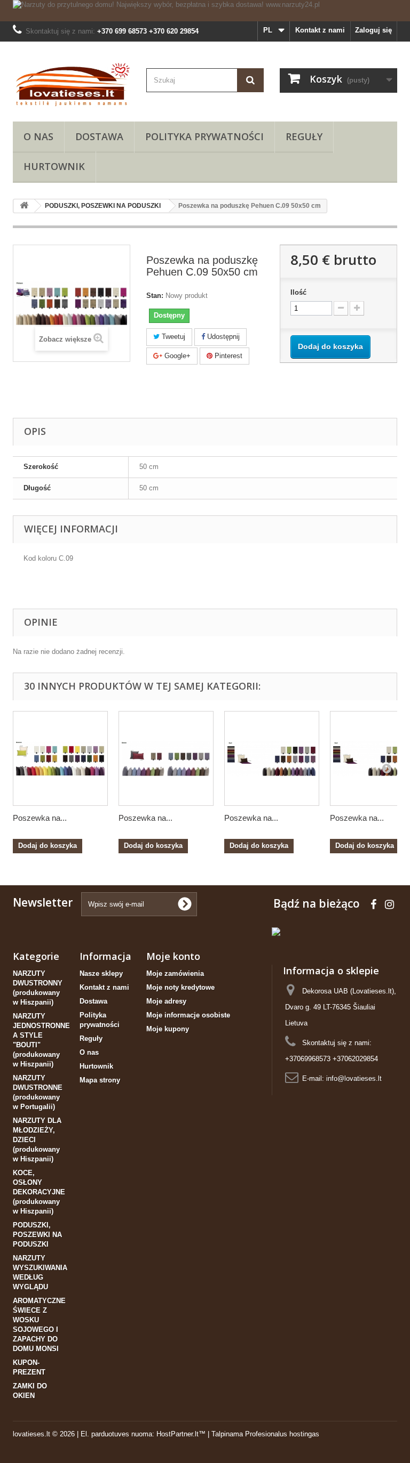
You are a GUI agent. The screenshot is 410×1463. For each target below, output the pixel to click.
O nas (38, 136)
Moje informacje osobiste (188, 1015)
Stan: (154, 296)
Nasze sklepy (101, 973)
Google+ (176, 356)
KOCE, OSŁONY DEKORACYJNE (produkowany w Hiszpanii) (39, 1192)
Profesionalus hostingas (282, 1434)
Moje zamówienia (175, 973)
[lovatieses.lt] (71, 85)
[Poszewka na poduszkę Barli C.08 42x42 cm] (271, 758)
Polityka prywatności (204, 136)
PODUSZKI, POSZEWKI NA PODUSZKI (37, 1234)
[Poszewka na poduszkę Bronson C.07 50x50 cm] (60, 758)
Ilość (298, 292)
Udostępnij (222, 337)
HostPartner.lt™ (181, 1434)
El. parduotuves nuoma (116, 1434)
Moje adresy (166, 1001)
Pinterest (227, 356)
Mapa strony (100, 1080)
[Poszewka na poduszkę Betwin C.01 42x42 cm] (166, 758)
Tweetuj (172, 337)
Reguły (304, 136)
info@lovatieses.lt (354, 1078)
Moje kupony (167, 1029)
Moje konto (173, 956)
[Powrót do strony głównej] (24, 206)
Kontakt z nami (320, 30)
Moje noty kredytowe (180, 987)
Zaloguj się (373, 30)
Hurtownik (54, 166)
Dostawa (99, 136)
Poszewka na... (40, 817)
